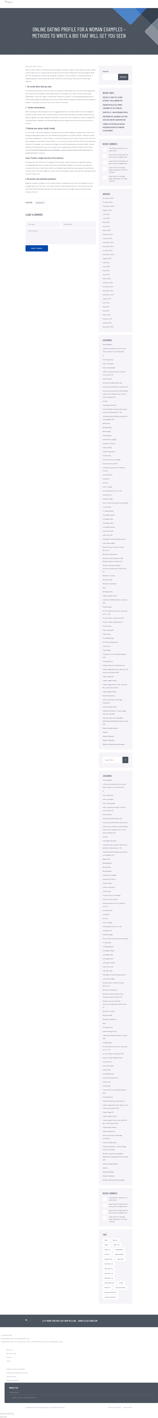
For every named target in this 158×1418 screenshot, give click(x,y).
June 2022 (106, 267)
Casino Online (107, 448)
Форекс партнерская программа (114, 744)
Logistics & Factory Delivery (15, 1369)
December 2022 (108, 242)
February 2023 (108, 234)
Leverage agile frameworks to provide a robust (118, 170)
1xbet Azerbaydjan (109, 368)
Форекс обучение (108, 740)
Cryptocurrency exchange (112, 460)
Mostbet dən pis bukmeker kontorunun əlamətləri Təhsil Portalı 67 (114, 568)
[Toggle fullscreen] (5, 1414)
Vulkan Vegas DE (108, 677)
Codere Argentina (109, 452)
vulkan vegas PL (110, 1297)
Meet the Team (11, 1353)
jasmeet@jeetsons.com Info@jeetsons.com (15, 1339)
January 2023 (107, 238)
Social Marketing (108, 638)
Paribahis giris (107, 607)
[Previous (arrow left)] (1, 1417)
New (104, 588)
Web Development (109, 696)
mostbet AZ (109, 1264)
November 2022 (108, 246)
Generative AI (107, 495)
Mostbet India (107, 580)
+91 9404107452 (6, 1335)
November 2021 (108, 291)
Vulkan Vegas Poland (110, 681)
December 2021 (108, 287)
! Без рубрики (107, 344)
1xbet (106, 1245)
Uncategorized (40, 202)
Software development (110, 642)
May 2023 (106, 222)
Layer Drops (112, 155)
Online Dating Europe (110, 596)
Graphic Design (108, 499)
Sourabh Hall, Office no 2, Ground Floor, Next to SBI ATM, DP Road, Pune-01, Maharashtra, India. (32, 1342)
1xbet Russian (107, 379)
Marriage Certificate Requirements (114, 539)
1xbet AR (116, 1245)
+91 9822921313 (148, 5)
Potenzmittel (107, 626)
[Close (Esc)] (12, 1414)
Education (106, 479)
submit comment (37, 248)
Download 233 (107, 475)
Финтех (105, 732)
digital (107, 1254)
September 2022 (108, 254)
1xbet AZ (108, 1249)
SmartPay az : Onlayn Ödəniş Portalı (115, 112)
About (40, 4)
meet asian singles (109, 543)
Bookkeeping (107, 435)
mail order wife (107, 535)
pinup (121, 1283)
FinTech (105, 483)
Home (33, 4)
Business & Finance (109, 444)
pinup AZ (108, 1287)
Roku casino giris (108, 630)
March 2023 (107, 230)
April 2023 (106, 226)
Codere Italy (107, 456)
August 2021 (107, 299)
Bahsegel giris (107, 427)
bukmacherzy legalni (109, 440)
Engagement (119, 1254)
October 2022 (107, 250)
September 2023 (108, 206)
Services (49, 4)
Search (106, 71)
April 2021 (106, 311)
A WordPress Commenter (117, 148)
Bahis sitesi (106, 423)
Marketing (108, 1259)
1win (106, 1240)
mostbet (120, 1259)
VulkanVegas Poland (109, 692)
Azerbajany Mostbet (110, 405)
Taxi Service (107, 646)
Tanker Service (11, 1377)
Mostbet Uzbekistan (109, 584)
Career (8, 1361)
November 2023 (108, 198)
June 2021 (106, 303)
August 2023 (107, 210)
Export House (60, 4)
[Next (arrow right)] (5, 1417)
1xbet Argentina (108, 360)
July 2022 (106, 263)
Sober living (106, 634)
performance (109, 1283)
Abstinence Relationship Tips (112, 383)
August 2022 (107, 258)
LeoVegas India (108, 519)
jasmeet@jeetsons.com (87, 1321)
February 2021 (107, 319)
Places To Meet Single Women (113, 622)
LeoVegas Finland (108, 515)
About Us (9, 1350)
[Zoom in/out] (1, 1414)
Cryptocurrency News (110, 464)
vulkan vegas (120, 1287)
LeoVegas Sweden (109, 527)
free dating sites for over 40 (112, 491)
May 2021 (106, 307)
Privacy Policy (127, 1407)
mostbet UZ (109, 1278)
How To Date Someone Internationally (115, 503)
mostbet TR (109, 1273)
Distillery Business (12, 1380)
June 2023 (106, 218)
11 (103, 356)
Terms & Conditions (114, 1407)
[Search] (125, 760)
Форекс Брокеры (108, 736)
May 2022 (106, 271)
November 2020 (108, 327)
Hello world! (112, 151)
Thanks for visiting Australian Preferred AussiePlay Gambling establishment (114, 127)
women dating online (110, 707)
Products (71, 4)
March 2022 (107, 279)
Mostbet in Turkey (109, 576)
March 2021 (106, 315)
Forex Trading (107, 487)
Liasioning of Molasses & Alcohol (17, 1373)
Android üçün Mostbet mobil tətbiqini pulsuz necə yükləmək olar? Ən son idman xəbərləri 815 (115, 394)
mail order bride (108, 531)
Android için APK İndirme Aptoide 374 (115, 387)
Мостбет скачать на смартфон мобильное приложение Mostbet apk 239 (115, 721)
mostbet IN (109, 1268)
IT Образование (108, 511)
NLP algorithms (108, 592)
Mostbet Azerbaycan (110, 554)
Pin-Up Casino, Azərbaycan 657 (113, 618)
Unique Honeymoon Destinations (114, 665)
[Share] (8, 1414)
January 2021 (107, 323)
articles (105, 401)
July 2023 (106, 214)
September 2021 (108, 295)
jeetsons (39, 66)
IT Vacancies (107, 507)
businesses (119, 1249)
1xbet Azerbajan (108, 364)
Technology (107, 650)
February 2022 (108, 283)
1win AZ (115, 1240)
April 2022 (106, 275)
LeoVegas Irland (108, 523)
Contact (82, 4)
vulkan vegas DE (110, 1292)
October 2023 (107, 202)
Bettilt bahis (107, 431)
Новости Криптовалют (110, 728)
